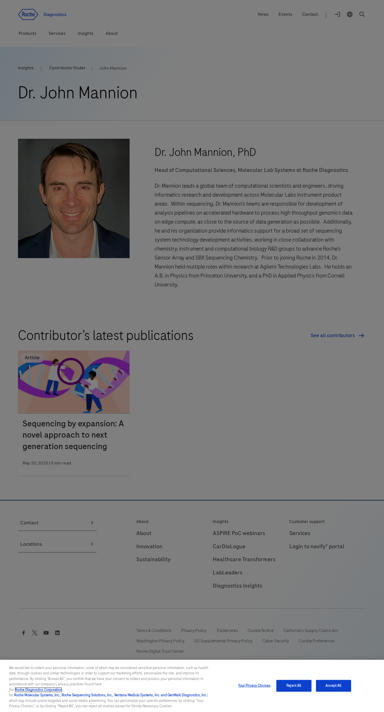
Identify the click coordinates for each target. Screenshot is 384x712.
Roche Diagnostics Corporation (38, 689)
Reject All (293, 685)
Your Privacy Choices (254, 685)
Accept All (333, 685)
